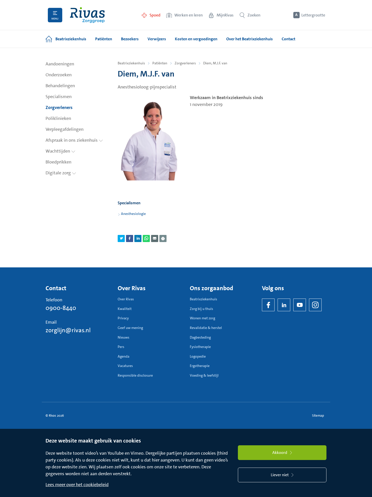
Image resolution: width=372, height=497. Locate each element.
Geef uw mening (130, 327)
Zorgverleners (59, 107)
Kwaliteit (125, 308)
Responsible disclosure (135, 375)
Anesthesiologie (133, 213)
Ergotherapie (200, 365)
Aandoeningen (60, 64)
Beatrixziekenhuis (131, 63)
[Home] (87, 15)
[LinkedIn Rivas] (284, 305)
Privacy (123, 318)
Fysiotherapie (200, 346)
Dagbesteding (200, 337)
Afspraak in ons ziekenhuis (72, 140)
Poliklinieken (58, 118)
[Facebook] (268, 305)
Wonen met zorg (202, 318)
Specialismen (59, 97)
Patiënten (159, 63)
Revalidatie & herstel (206, 327)
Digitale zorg (59, 173)
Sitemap (318, 415)
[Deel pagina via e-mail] (154, 238)
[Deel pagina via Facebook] (129, 238)
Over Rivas (126, 299)
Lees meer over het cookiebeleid (77, 485)
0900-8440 (61, 308)
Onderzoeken (59, 75)
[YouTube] (299, 305)
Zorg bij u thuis (201, 308)
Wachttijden (58, 151)
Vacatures (125, 365)
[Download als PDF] (163, 238)
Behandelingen (60, 86)
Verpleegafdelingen (65, 129)
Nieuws (123, 337)
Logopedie (198, 356)
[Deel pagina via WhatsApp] (146, 238)
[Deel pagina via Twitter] (121, 238)
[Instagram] (315, 305)
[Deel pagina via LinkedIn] (137, 238)
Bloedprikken (58, 162)
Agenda (123, 356)
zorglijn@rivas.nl (68, 330)
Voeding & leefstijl (204, 375)
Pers (121, 346)
